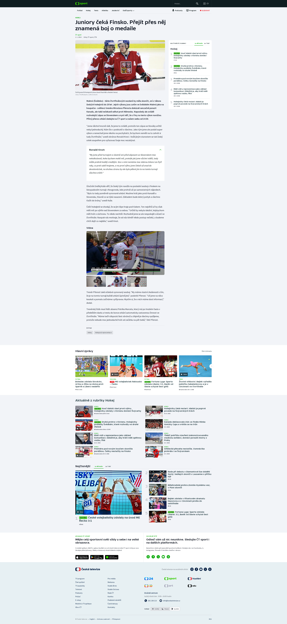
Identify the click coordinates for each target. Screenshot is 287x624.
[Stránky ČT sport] (170, 579)
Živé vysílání (80, 582)
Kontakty (111, 607)
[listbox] (165, 609)
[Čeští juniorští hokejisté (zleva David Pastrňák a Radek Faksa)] (120, 65)
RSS (210, 619)
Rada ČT (111, 593)
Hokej (77, 17)
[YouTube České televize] (201, 569)
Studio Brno (112, 586)
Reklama (111, 582)
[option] (155, 608)
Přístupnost (116, 619)
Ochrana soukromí (103, 619)
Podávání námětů (114, 600)
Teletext (78, 589)
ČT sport (78, 35)
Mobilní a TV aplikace (83, 604)
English (92, 619)
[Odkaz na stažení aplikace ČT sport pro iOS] (82, 557)
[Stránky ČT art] (168, 586)
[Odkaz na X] (158, 557)
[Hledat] (197, 3)
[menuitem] (79, 10)
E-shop (78, 600)
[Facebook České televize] (196, 569)
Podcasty (78, 593)
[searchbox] (184, 3)
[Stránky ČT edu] (192, 586)
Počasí (77, 596)
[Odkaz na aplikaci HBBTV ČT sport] (111, 557)
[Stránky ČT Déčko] (148, 586)
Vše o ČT (78, 607)
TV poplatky (80, 586)
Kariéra (110, 596)
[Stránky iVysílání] (194, 579)
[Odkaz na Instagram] (148, 557)
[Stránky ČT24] (148, 579)
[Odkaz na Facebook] (153, 557)
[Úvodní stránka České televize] (87, 569)
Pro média (111, 578)
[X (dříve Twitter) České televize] (205, 569)
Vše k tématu (207, 351)
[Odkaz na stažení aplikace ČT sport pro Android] (97, 557)
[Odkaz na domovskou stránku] (84, 3)
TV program (80, 578)
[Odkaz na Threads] (168, 557)
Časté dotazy (113, 604)
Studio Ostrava (113, 589)
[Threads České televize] (210, 569)
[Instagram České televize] (192, 569)
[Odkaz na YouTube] (163, 557)
